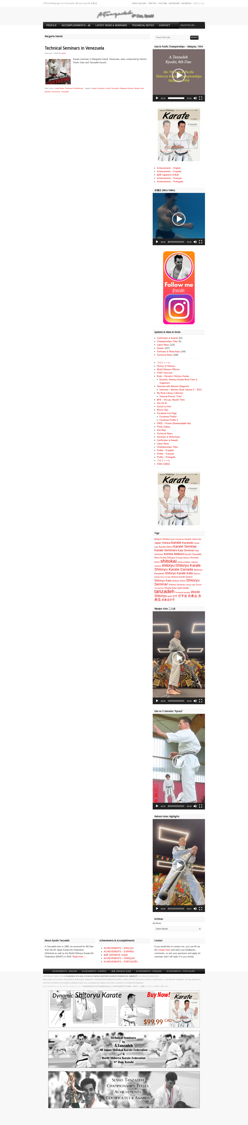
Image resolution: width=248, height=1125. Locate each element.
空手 (175, 596)
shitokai (48, 92)
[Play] (157, 98)
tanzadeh (164, 591)
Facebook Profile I (168, 416)
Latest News (59, 88)
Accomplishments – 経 (76, 25)
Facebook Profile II (168, 420)
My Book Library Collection (170, 393)
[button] (179, 75)
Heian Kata (196, 539)
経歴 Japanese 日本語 (168, 175)
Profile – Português (166, 457)
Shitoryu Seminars (177, 584)
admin (63, 53)
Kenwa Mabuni (174, 554)
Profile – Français (165, 453)
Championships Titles (167, 341)
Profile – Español (165, 450)
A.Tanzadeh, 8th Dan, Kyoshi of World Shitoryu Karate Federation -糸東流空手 (101, 976)
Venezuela (56, 92)
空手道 (182, 596)
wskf (169, 596)
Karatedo (187, 542)
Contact (164, 25)
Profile (51, 25)
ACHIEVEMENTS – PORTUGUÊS (121, 961)
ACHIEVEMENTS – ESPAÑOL (119, 951)
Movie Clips (162, 410)
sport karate (183, 588)
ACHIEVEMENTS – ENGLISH (118, 948)
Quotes (160, 348)
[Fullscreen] (200, 98)
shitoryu (168, 565)
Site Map (161, 430)
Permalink (65, 92)
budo (173, 539)
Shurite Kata (170, 588)
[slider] (176, 98)
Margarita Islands (126, 88)
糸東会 (192, 596)
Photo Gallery (163, 426)
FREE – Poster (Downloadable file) (174, 423)
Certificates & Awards (167, 338)
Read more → (79, 956)
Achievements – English (169, 168)
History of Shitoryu (166, 366)
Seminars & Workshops (74, 88)
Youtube (162, 3)
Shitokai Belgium (184, 562)
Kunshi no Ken (164, 406)
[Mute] (195, 98)
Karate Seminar (185, 546)
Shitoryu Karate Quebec (182, 577)
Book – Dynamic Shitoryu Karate (173, 376)
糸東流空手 (168, 599)
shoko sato (190, 585)
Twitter (152, 3)
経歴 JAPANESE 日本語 (116, 955)
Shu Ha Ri (162, 403)
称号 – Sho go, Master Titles (171, 399)
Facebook (186, 3)
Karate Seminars (98, 88)
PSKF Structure (164, 373)
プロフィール (198, 3)
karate (176, 542)
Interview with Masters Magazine (173, 386)
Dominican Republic (183, 539)
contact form (164, 950)
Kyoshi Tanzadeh (112, 88)
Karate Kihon (166, 547)
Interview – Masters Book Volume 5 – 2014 (180, 389)
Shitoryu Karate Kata (179, 573)
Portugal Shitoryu (183, 558)
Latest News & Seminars (111, 25)
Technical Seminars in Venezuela (74, 48)
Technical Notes (143, 25)
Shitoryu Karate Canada (173, 569)
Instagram (174, 3)
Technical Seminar (182, 592)
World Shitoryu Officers (168, 369)
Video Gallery (139, 3)
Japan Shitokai (162, 542)
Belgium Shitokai (162, 539)
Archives (157, 923)
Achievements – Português (170, 181)
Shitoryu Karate (188, 565)
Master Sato (139, 88)
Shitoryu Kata (162, 580)
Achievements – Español (169, 171)
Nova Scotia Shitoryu (164, 557)
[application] (179, 75)
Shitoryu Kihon (179, 581)
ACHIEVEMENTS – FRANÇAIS (119, 958)
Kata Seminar (186, 550)
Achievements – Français (169, 178)
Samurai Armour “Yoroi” (170, 396)
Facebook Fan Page (167, 413)
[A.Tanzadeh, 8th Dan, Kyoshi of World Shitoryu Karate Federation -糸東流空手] (124, 18)
